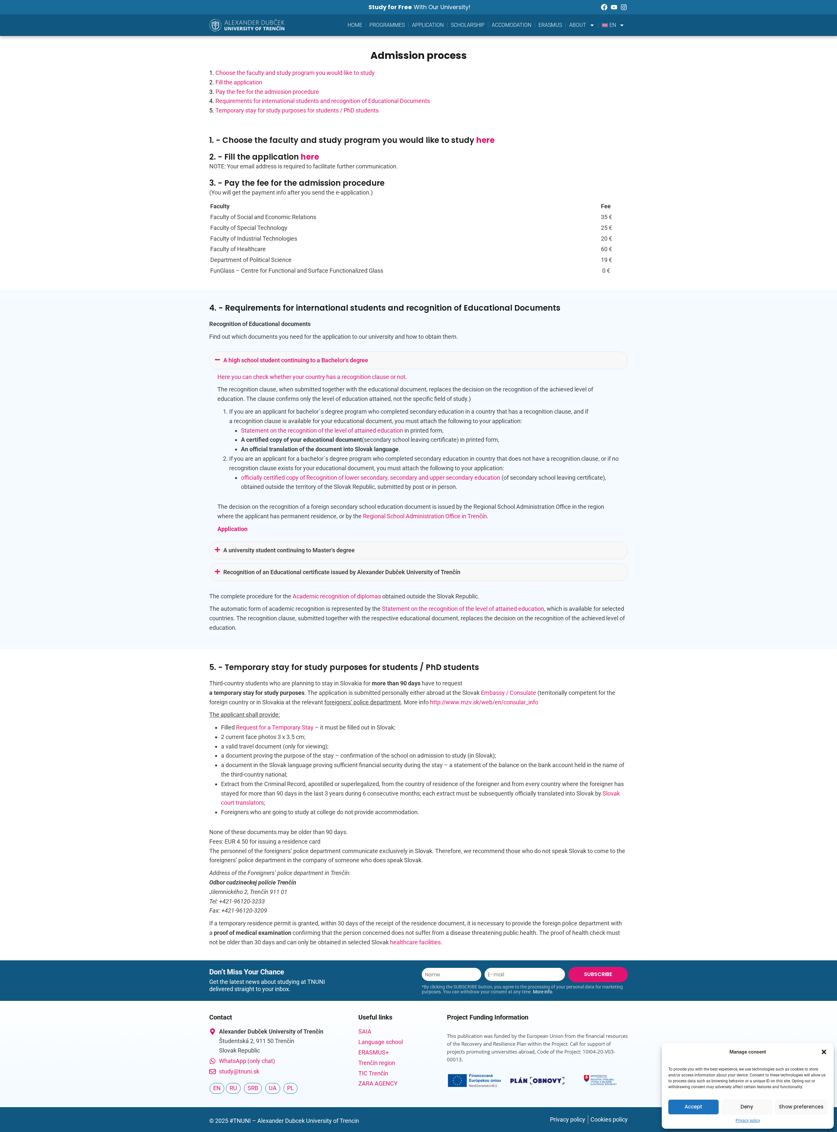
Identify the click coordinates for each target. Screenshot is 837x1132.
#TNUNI (240, 1120)
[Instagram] (624, 7)
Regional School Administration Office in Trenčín (425, 516)
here (485, 140)
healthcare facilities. (416, 942)
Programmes (387, 25)
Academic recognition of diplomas (337, 596)
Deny (747, 1106)
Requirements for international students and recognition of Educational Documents (322, 100)
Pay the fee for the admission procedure (267, 91)
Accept (693, 1106)
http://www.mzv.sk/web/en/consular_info (484, 702)
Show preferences (801, 1106)
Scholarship (468, 25)
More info (542, 991)
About (577, 25)
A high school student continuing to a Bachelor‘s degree (295, 360)
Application (428, 25)
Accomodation (511, 25)
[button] (824, 1052)
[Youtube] (614, 7)
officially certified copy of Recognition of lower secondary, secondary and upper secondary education (370, 477)
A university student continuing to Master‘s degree (289, 550)
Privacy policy (748, 1120)
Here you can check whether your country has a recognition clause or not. (312, 376)
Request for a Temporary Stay (275, 727)
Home (355, 25)
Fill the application (238, 82)
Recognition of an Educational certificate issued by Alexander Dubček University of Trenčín (341, 572)
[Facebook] (604, 7)
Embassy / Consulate (508, 692)
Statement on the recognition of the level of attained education (322, 430)
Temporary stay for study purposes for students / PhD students (297, 110)
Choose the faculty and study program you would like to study (295, 72)
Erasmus (550, 25)
